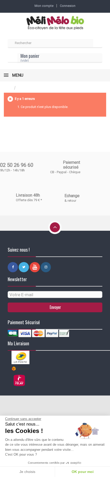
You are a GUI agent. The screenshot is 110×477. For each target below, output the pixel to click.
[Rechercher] (97, 43)
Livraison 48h (28, 195)
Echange (72, 195)
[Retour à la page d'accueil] (9, 88)
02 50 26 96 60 (16, 165)
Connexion (67, 5)
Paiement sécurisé (71, 165)
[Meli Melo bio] (55, 23)
